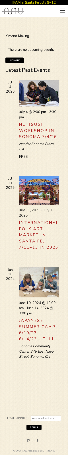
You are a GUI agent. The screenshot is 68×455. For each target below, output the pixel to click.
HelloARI (49, 450)
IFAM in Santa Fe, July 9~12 (34, 2)
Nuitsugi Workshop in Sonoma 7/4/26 (38, 130)
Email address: (19, 418)
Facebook (37, 440)
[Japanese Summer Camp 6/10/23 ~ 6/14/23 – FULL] (39, 282)
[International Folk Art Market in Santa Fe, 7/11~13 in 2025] (39, 190)
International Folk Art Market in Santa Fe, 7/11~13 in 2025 (39, 235)
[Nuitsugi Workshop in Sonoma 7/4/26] (39, 93)
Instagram (29, 440)
